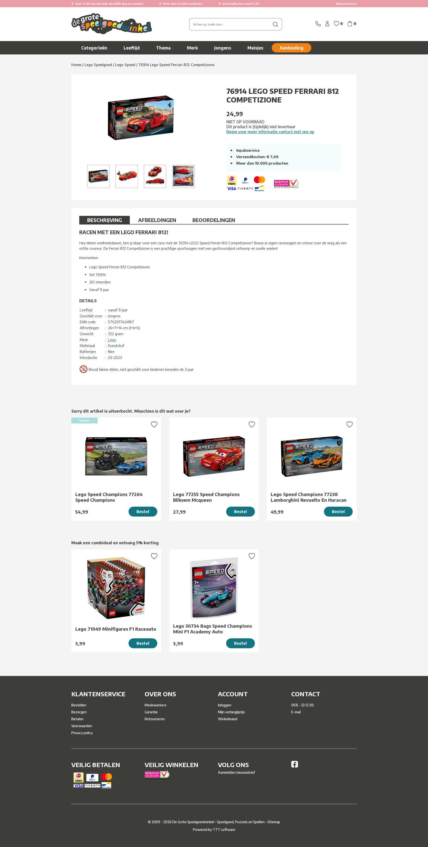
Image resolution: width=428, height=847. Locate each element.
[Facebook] (294, 766)
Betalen (77, 719)
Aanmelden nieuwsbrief (236, 772)
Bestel (142, 511)
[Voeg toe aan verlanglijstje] (154, 425)
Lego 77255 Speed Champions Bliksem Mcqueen (206, 497)
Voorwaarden (81, 726)
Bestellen (78, 705)
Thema (163, 47)
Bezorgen (79, 712)
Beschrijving (104, 220)
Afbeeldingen (157, 220)
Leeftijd (132, 47)
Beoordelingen (213, 220)
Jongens (222, 47)
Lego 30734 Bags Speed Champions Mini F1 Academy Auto (212, 628)
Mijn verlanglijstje (231, 712)
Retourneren (155, 719)
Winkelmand (227, 719)
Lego (112, 339)
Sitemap (274, 822)
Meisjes (255, 47)
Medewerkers (155, 705)
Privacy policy (82, 733)
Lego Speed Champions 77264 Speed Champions (109, 497)
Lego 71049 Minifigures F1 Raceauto (115, 629)
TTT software (224, 829)
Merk (192, 47)
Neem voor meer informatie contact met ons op (270, 131)
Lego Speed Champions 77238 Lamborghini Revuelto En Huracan (309, 497)
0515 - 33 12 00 (302, 705)
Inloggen (224, 705)
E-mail (296, 712)
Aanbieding (291, 47)
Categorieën (94, 47)
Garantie (151, 712)
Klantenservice (346, 3)
